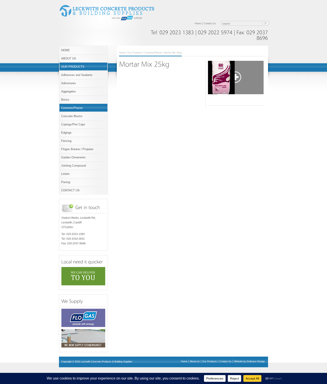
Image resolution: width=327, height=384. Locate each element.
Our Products (134, 52)
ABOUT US (68, 58)
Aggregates (68, 91)
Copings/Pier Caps (73, 124)
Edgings (66, 132)
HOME (65, 50)
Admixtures (68, 83)
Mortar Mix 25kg (173, 52)
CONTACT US (70, 190)
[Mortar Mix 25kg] (236, 77)
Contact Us (210, 23)
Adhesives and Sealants (77, 75)
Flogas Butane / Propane (77, 149)
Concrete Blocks (72, 116)
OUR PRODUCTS (72, 66)
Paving (65, 182)
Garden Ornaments (73, 157)
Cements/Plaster (72, 108)
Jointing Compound (73, 165)
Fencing (66, 141)
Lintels (65, 174)
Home (198, 23)
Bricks (65, 99)
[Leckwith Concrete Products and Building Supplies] (110, 20)
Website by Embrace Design (249, 361)
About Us (195, 361)
